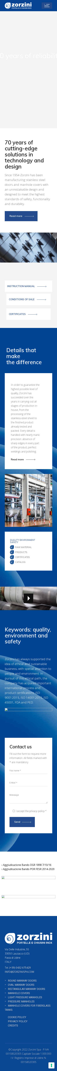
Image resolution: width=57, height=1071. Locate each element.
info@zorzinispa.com (19, 972)
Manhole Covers (19, 993)
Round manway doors (22, 980)
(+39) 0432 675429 (20, 967)
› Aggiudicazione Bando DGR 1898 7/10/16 (26, 865)
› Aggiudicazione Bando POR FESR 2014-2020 (28, 869)
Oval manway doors (21, 984)
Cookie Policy (17, 1017)
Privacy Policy (17, 1021)
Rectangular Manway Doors (26, 989)
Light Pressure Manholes (25, 997)
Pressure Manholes (21, 1001)
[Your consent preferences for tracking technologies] (51, 1065)
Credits (13, 1025)
